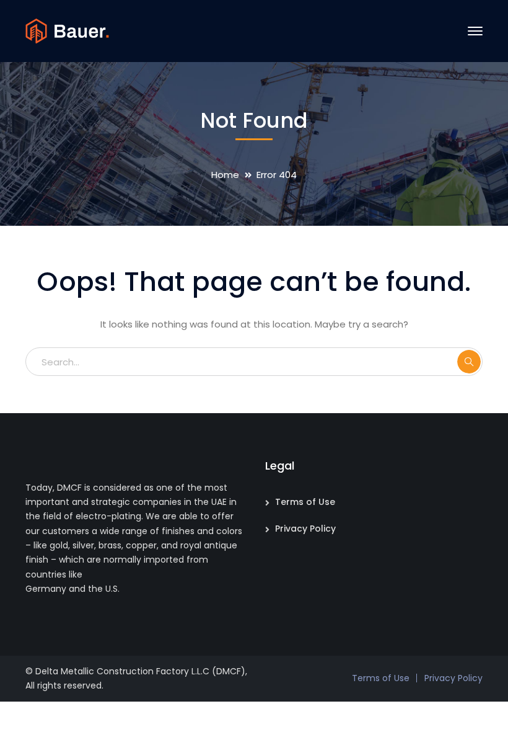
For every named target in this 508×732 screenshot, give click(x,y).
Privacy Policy (305, 528)
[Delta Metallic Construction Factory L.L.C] (67, 30)
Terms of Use (305, 502)
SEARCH (469, 361)
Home (225, 174)
